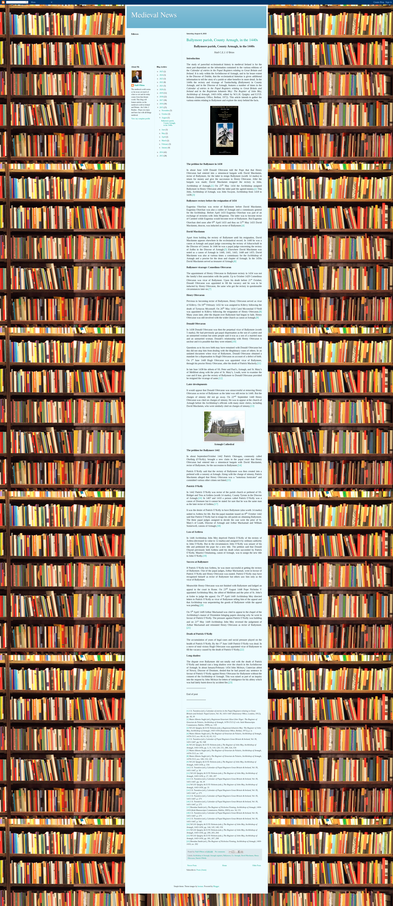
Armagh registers (216, 855)
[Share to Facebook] (239, 851)
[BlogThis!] (233, 851)
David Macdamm (247, 855)
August (164, 118)
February (165, 144)
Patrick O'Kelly (201, 858)
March (164, 141)
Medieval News (154, 14)
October (165, 114)
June (163, 130)
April (164, 137)
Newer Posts (192, 865)
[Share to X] (236, 851)
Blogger (216, 886)
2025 (162, 71)
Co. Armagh (236, 855)
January (165, 148)
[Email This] (230, 851)
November (166, 110)
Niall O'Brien (139, 85)
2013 (162, 156)
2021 (162, 86)
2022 (162, 82)
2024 (162, 75)
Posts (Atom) (201, 870)
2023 (162, 79)
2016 (162, 104)
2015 (162, 107)
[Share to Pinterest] (241, 851)
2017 (162, 100)
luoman (200, 886)
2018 (162, 97)
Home (224, 865)
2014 (162, 152)
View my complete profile (140, 119)
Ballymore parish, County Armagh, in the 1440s (222, 39)
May (163, 133)
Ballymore (227, 855)
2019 (162, 93)
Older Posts (256, 865)
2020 (162, 89)
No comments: (220, 852)
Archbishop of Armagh (201, 855)
